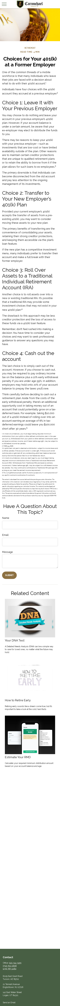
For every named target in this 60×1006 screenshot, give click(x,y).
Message (7, 551)
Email (5, 534)
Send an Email (9, 1002)
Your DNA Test (14, 640)
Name (5, 517)
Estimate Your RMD (18, 757)
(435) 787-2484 (9, 969)
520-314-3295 (15, 963)
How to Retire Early (18, 700)
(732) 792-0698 (10, 966)
